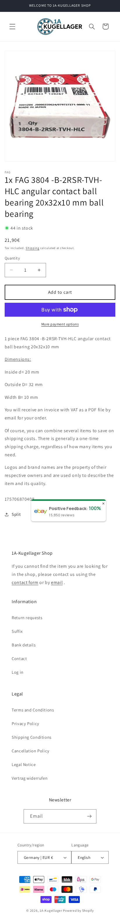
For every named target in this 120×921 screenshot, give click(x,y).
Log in (18, 672)
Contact (19, 658)
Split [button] (16, 514)
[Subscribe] (89, 816)
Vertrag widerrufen (29, 778)
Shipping (32, 248)
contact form (25, 582)
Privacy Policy (25, 723)
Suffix (17, 631)
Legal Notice (24, 764)
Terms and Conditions (33, 710)
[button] (12, 26)
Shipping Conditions (32, 737)
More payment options (60, 324)
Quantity (12, 258)
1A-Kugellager (51, 910)
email (57, 582)
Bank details (24, 645)
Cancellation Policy (31, 751)
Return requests (27, 617)
